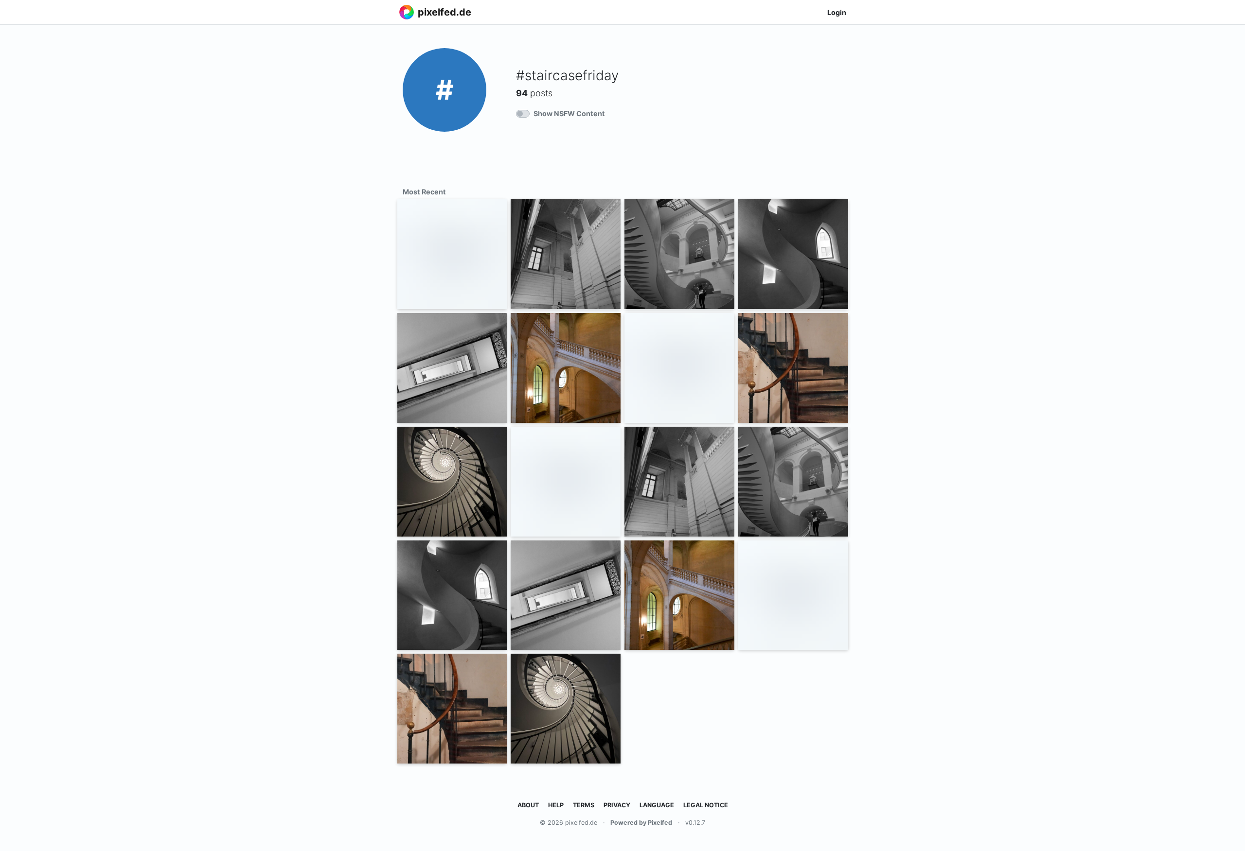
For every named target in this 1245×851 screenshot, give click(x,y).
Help (556, 805)
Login (836, 12)
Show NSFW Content (569, 113)
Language (657, 805)
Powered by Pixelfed (641, 822)
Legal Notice (705, 805)
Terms (583, 805)
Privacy (617, 805)
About (528, 805)
